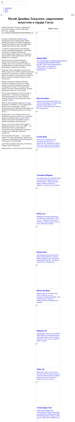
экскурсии (8, 8)
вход (6, 11)
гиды (6, 10)
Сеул (24, 39)
